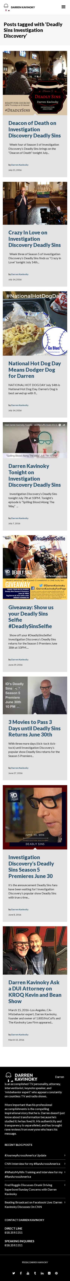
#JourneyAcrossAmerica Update (25, 1155)
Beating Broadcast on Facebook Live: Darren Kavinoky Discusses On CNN (33, 1204)
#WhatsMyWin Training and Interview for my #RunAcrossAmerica (34, 1174)
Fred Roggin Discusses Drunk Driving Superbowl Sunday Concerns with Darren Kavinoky (31, 1189)
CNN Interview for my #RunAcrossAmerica (32, 1163)
